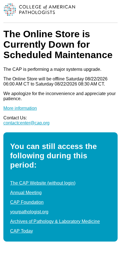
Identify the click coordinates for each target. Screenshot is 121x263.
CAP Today (21, 231)
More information (20, 108)
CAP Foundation (27, 202)
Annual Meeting (26, 192)
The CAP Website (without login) (42, 183)
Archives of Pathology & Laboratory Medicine (55, 221)
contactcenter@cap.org (26, 122)
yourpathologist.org (29, 211)
